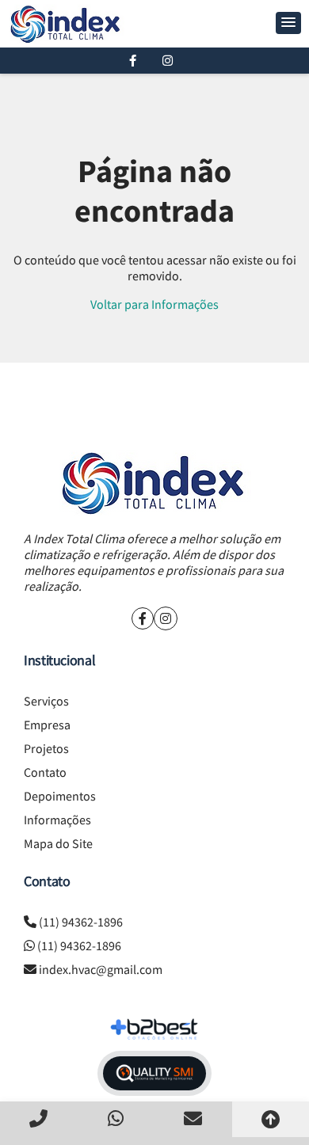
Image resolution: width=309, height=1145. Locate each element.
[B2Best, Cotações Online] (155, 1029)
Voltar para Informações (154, 304)
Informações (57, 819)
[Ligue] (39, 1118)
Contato (45, 772)
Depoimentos (60, 796)
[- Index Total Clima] (66, 24)
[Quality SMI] (154, 1073)
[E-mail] (193, 1118)
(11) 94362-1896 (81, 922)
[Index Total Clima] (154, 482)
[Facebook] (132, 60)
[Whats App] (116, 1118)
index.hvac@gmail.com (100, 969)
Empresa (47, 724)
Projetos (46, 748)
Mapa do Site (58, 843)
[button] (288, 23)
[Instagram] (167, 60)
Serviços (46, 701)
